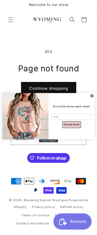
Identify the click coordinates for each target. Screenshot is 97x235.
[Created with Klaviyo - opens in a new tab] (48, 140)
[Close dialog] (92, 95)
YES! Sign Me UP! (71, 124)
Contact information (32, 223)
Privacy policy (43, 207)
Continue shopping (48, 88)
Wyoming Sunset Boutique (45, 200)
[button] (11, 20)
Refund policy (71, 207)
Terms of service (35, 215)
